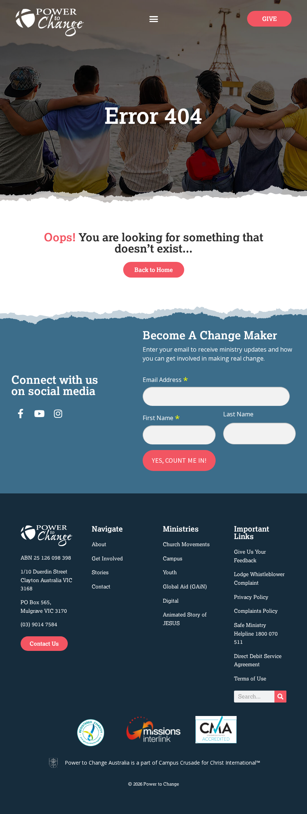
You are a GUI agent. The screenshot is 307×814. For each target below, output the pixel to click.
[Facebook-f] (20, 413)
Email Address (165, 380)
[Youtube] (39, 413)
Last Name (238, 414)
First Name (161, 418)
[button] (153, 19)
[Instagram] (58, 413)
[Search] (280, 697)
